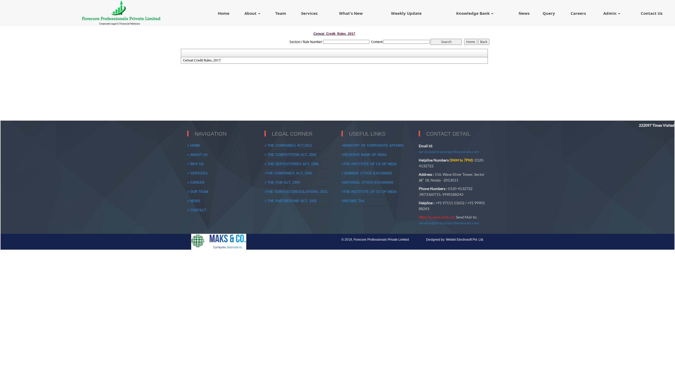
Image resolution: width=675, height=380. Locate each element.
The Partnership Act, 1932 (291, 201)
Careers (578, 13)
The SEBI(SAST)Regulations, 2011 (296, 192)
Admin (610, 13)
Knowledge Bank (473, 13)
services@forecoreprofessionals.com (449, 151)
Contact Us (651, 13)
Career (196, 182)
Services (309, 13)
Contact (197, 210)
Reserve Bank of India (365, 155)
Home (223, 13)
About (251, 13)
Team (280, 13)
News (524, 13)
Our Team (198, 192)
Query (549, 13)
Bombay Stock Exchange (367, 173)
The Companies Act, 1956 (289, 173)
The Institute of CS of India (370, 192)
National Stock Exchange (368, 182)
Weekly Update (406, 13)
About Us (198, 155)
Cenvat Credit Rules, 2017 (202, 60)
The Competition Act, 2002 (291, 155)
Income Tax (354, 201)
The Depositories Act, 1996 (292, 164)
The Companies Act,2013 (289, 146)
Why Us (196, 164)
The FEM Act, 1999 (283, 182)
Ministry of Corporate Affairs (373, 146)
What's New (351, 13)
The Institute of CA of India (370, 164)
